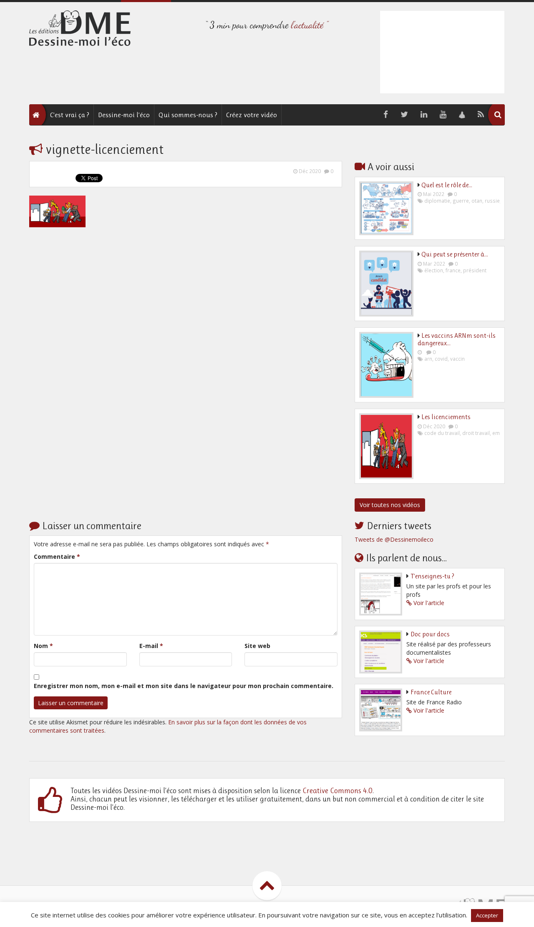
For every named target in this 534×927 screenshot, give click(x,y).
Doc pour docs (430, 634)
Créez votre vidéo (251, 115)
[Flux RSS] (481, 114)
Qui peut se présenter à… (454, 254)
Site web (257, 646)
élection (433, 270)
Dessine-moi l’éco (124, 115)
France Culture (431, 692)
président (474, 270)
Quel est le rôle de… (446, 185)
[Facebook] (385, 114)
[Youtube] (443, 114)
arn (428, 358)
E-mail (151, 646)
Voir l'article (428, 603)
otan (476, 200)
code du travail (442, 433)
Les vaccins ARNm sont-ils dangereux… (457, 339)
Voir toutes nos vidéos (390, 505)
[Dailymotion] (462, 115)
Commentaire (57, 556)
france (453, 270)
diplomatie (437, 200)
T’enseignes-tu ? (432, 576)
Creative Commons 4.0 (337, 790)
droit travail (476, 433)
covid (441, 358)
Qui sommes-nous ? (188, 115)
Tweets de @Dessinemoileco (394, 539)
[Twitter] (404, 114)
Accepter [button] (487, 915)
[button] (498, 115)
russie (492, 200)
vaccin (457, 358)
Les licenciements (446, 417)
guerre (461, 200)
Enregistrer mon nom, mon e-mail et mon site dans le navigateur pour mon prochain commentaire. (183, 686)
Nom (43, 646)
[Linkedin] (423, 114)
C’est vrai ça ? (69, 115)
